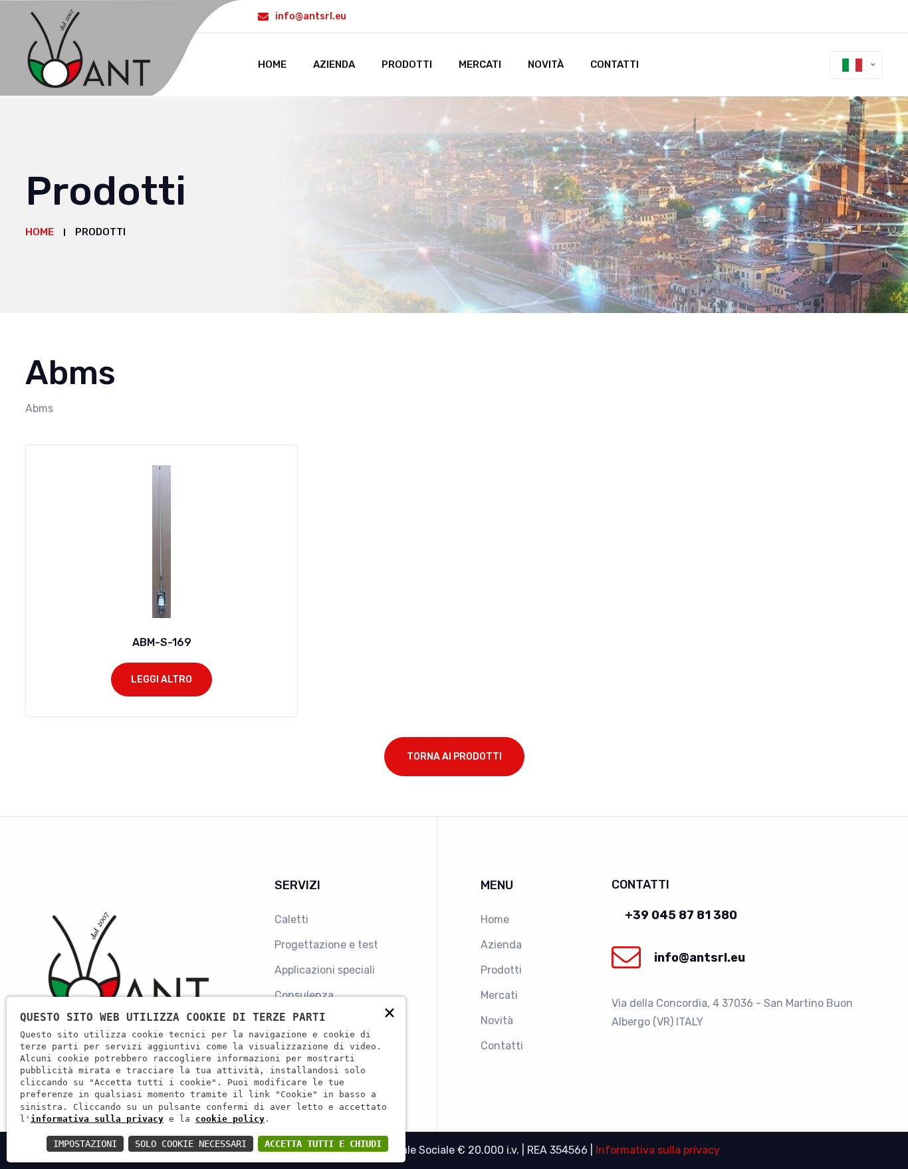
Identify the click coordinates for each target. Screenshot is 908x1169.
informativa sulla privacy (97, 1119)
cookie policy (230, 1119)
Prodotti (407, 64)
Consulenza (304, 995)
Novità (546, 64)
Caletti (291, 919)
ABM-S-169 (161, 642)
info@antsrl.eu (310, 16)
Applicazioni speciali (325, 970)
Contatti (614, 64)
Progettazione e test (326, 944)
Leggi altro (161, 679)
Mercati (480, 64)
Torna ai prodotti (454, 756)
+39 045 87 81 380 (681, 915)
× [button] (390, 1011)
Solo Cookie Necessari (191, 1143)
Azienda (334, 64)
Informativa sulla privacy (658, 1150)
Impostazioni (85, 1143)
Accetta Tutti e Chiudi (323, 1143)
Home (272, 64)
